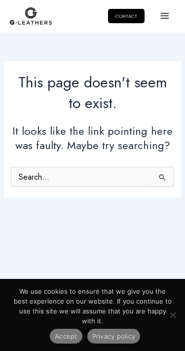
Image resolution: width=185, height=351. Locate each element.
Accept (66, 336)
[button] (126, 16)
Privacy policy (114, 336)
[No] (173, 315)
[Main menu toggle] (164, 16)
